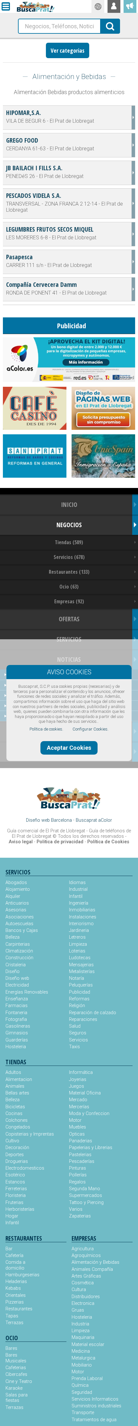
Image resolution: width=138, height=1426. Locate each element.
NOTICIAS (69, 659)
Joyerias (77, 1079)
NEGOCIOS (69, 524)
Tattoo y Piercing (86, 1202)
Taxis (74, 1047)
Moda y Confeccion (89, 1113)
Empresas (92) (69, 601)
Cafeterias (15, 1367)
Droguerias (16, 1161)
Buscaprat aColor (94, 820)
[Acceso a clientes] (114, 6)
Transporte (83, 1412)
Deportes (14, 1154)
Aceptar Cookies (69, 747)
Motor (75, 1120)
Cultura (79, 1289)
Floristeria (15, 1195)
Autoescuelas (19, 923)
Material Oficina (85, 1093)
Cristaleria (15, 965)
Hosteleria (15, 1047)
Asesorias (15, 910)
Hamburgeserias (20, 1275)
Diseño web (17, 978)
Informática (81, 1072)
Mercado (78, 1100)
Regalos (77, 1182)
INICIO (69, 504)
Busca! (110, 26)
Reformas (79, 999)
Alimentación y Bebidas (95, 1262)
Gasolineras (17, 1026)
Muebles (77, 1127)
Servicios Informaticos (95, 1399)
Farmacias (16, 1005)
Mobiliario (82, 1365)
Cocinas (13, 1113)
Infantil (75, 896)
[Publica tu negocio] (130, 6)
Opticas (77, 1134)
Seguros (77, 1033)
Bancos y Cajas (21, 930)
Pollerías (78, 1175)
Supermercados (85, 1195)
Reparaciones (83, 1019)
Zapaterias (80, 1216)
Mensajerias (81, 965)
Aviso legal (21, 842)
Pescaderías (81, 1161)
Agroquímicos (86, 1255)
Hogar (11, 1216)
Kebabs (13, 1288)
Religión (77, 1005)
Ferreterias (16, 1188)
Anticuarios (17, 903)
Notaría (76, 978)
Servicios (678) (69, 557)
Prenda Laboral (87, 1378)
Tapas (11, 1316)
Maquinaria (83, 1337)
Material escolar (88, 1344)
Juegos (76, 1086)
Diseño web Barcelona (49, 820)
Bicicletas (15, 1107)
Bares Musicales (15, 1357)
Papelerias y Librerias (90, 1147)
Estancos (15, 1182)
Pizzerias (14, 1302)
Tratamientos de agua (94, 1419)
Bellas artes (17, 1093)
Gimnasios (16, 1033)
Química (80, 1385)
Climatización (19, 951)
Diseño (12, 971)
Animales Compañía (92, 1269)
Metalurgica (83, 1358)
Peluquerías (81, 985)
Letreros (77, 937)
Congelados (17, 1127)
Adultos (13, 1072)
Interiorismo (81, 923)
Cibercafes (16, 1374)
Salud (75, 1026)
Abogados (16, 882)
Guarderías (16, 1040)
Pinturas (77, 1168)
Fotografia (16, 1019)
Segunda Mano (84, 1188)
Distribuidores (86, 1296)
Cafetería (14, 1255)
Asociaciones (19, 917)
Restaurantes (18, 1309)
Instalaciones (82, 917)
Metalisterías (82, 971)
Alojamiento (17, 889)
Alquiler (12, 896)
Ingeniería (78, 903)
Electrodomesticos (24, 1168)
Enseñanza (16, 999)
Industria (80, 1324)
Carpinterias (17, 944)
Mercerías (79, 1107)
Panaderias (80, 1141)
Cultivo (12, 1141)
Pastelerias (80, 1154)
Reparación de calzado (92, 1012)
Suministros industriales (96, 1406)
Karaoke (13, 1388)
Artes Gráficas (86, 1276)
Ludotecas (80, 958)
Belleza (12, 937)
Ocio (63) (69, 586)
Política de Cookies (108, 842)
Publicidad (79, 992)
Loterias (77, 951)
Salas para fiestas (16, 1397)
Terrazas (14, 1322)
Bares (11, 1348)
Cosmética (83, 1283)
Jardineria (79, 930)
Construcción (19, 958)
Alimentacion (18, 1079)
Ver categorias (67, 50)
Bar (9, 1249)
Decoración (17, 1147)
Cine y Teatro (18, 1381)
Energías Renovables (26, 992)
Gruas (78, 1310)
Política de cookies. (46, 729)
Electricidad (17, 985)
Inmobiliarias (82, 910)
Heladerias (16, 1281)
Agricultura (83, 1249)
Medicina (81, 1351)
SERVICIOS (69, 639)
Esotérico (15, 1175)
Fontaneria (16, 1012)
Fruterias (14, 1202)
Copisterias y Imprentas (29, 1134)
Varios (75, 1209)
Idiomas (77, 882)
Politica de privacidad (60, 842)
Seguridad (82, 1392)
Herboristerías (19, 1209)
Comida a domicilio (15, 1265)
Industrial (78, 889)
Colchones (16, 1120)
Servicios (78, 1040)
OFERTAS (69, 619)
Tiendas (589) (69, 542)
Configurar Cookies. (90, 729)
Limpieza (78, 944)
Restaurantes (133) (69, 571)
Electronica (83, 1303)
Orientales (15, 1295)
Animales (14, 1086)
